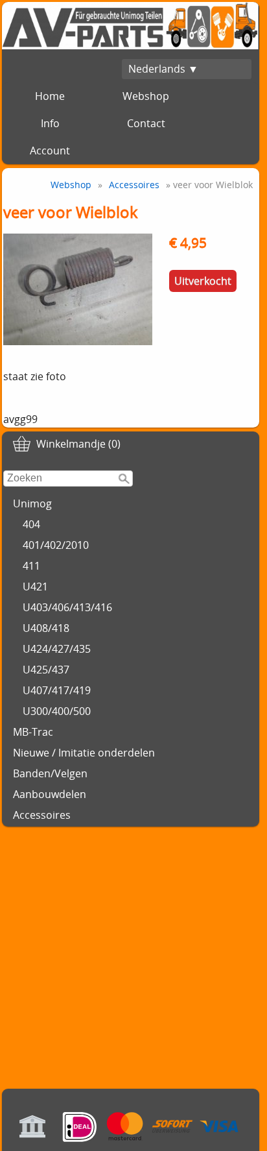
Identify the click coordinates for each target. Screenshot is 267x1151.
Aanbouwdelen (49, 794)
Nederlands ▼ (163, 69)
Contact (146, 123)
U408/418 (46, 628)
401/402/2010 (56, 545)
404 (31, 524)
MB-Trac (33, 732)
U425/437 (46, 669)
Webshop (145, 96)
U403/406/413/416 (67, 607)
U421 (35, 586)
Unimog (32, 503)
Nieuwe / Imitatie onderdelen (84, 752)
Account (50, 150)
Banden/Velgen (50, 773)
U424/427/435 (57, 649)
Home (50, 96)
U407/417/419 (57, 690)
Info (50, 123)
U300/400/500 (57, 711)
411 (31, 566)
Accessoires (42, 815)
